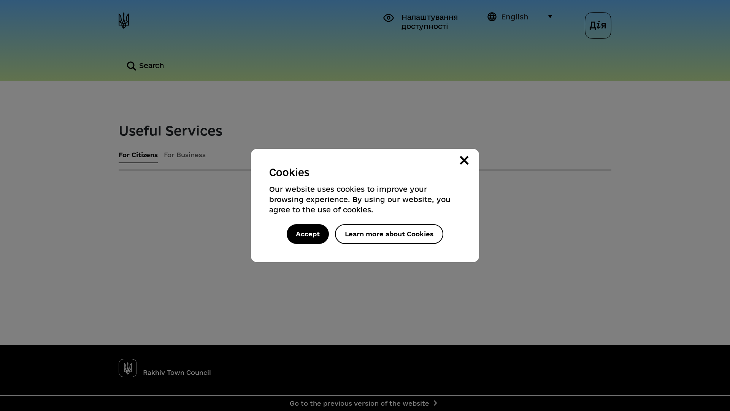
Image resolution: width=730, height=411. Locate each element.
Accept (308, 233)
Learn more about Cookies (389, 233)
